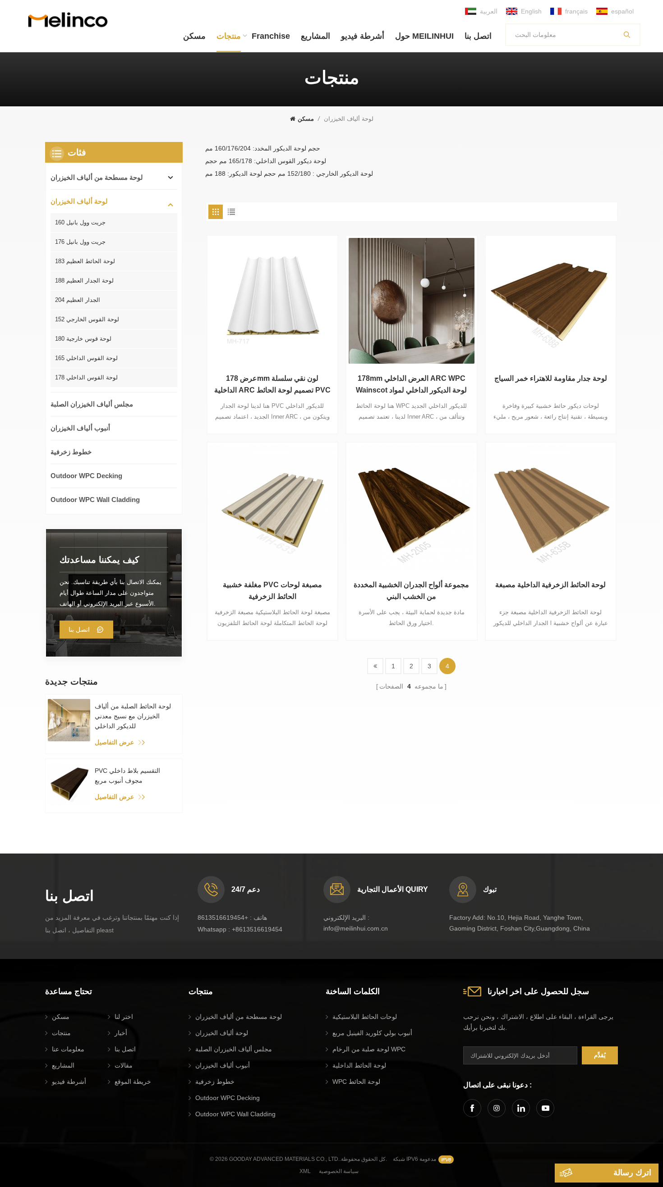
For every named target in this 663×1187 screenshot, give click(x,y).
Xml (305, 1171)
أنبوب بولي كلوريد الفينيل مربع (372, 1032)
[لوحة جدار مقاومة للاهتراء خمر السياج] (550, 300)
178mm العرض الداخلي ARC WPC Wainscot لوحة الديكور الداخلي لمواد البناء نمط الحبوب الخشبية (411, 385)
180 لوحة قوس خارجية (83, 338)
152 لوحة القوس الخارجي (87, 319)
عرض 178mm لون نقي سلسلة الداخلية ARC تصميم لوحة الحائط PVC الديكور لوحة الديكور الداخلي (272, 385)
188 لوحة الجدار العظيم (84, 280)
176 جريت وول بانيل (80, 241)
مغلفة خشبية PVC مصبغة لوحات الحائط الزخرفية (272, 590)
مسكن (194, 36)
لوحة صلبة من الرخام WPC (368, 1049)
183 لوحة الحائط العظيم (85, 261)
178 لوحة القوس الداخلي (86, 377)
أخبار (121, 1032)
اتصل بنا (478, 36)
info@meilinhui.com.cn (355, 928)
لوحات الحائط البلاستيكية (364, 1016)
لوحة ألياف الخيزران (79, 201)
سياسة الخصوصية (339, 1171)
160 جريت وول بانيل (80, 222)
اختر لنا (124, 1016)
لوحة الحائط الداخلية (359, 1065)
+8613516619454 (223, 917)
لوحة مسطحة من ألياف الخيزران (97, 177)
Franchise (271, 36)
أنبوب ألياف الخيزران (80, 428)
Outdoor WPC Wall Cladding (95, 499)
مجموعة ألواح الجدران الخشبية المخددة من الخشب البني (411, 590)
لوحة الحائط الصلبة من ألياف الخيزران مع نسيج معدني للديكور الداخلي (133, 716)
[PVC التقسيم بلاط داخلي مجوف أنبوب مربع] (69, 784)
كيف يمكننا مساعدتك (99, 560)
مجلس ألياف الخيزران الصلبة (92, 404)
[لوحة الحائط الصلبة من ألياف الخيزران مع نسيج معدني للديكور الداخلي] (69, 720)
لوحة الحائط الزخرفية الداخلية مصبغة (550, 585)
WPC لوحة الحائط (356, 1081)
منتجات (228, 36)
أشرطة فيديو (362, 36)
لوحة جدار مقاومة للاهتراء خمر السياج (550, 378)
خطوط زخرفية (71, 452)
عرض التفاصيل (114, 742)
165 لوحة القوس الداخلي (86, 358)
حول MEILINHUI (424, 36)
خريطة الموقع (133, 1081)
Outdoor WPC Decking (86, 475)
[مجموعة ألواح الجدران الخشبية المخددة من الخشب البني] (411, 507)
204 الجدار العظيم (77, 300)
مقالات (124, 1065)
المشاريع (315, 36)
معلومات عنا (68, 1049)
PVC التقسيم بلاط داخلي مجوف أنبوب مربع (127, 775)
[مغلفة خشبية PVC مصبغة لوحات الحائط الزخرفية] (272, 507)
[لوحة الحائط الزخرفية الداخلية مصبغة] (550, 507)
